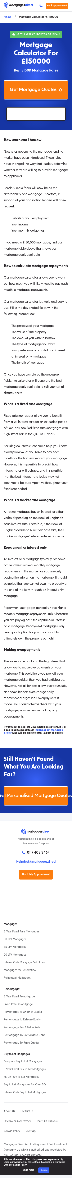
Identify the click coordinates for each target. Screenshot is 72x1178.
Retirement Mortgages (17, 978)
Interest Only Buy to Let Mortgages (25, 1092)
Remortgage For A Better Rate (22, 1027)
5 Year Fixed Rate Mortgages (21, 931)
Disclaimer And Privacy (17, 1121)
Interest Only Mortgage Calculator (24, 962)
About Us (9, 1111)
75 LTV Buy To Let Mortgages (21, 1077)
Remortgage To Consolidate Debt (24, 1035)
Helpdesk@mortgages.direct (36, 861)
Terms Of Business (47, 1121)
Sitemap (31, 1131)
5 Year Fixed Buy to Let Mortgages (25, 1069)
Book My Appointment (36, 874)
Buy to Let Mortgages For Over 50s (25, 1084)
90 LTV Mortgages (15, 955)
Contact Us (26, 1111)
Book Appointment (57, 6)
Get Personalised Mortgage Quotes (36, 796)
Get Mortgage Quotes (33, 90)
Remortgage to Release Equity (22, 1019)
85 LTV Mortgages (15, 947)
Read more (28, 1170)
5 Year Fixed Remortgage (19, 996)
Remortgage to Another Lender (23, 1012)
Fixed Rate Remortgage (18, 1004)
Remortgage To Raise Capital (21, 1043)
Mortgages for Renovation (20, 970)
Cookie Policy (12, 1131)
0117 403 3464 (41, 5)
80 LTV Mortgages (15, 939)
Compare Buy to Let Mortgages (23, 1061)
